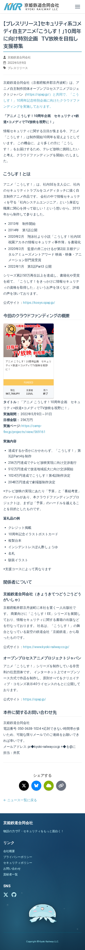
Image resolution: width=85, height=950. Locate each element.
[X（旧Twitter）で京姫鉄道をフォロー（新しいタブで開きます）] (5, 895)
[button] (77, 6)
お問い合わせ (12, 868)
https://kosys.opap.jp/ (39, 303)
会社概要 (9, 851)
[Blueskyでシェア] (36, 786)
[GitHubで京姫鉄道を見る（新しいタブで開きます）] (14, 895)
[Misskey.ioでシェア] (49, 786)
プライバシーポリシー (17, 857)
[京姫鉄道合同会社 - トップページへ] (33, 6)
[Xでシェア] (24, 786)
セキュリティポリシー (17, 862)
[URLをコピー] (61, 786)
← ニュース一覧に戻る (20, 800)
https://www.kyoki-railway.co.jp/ (46, 647)
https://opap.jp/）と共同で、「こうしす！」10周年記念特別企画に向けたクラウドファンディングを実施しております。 (41, 100)
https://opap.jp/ (34, 699)
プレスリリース (18, 68)
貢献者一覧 (10, 874)
